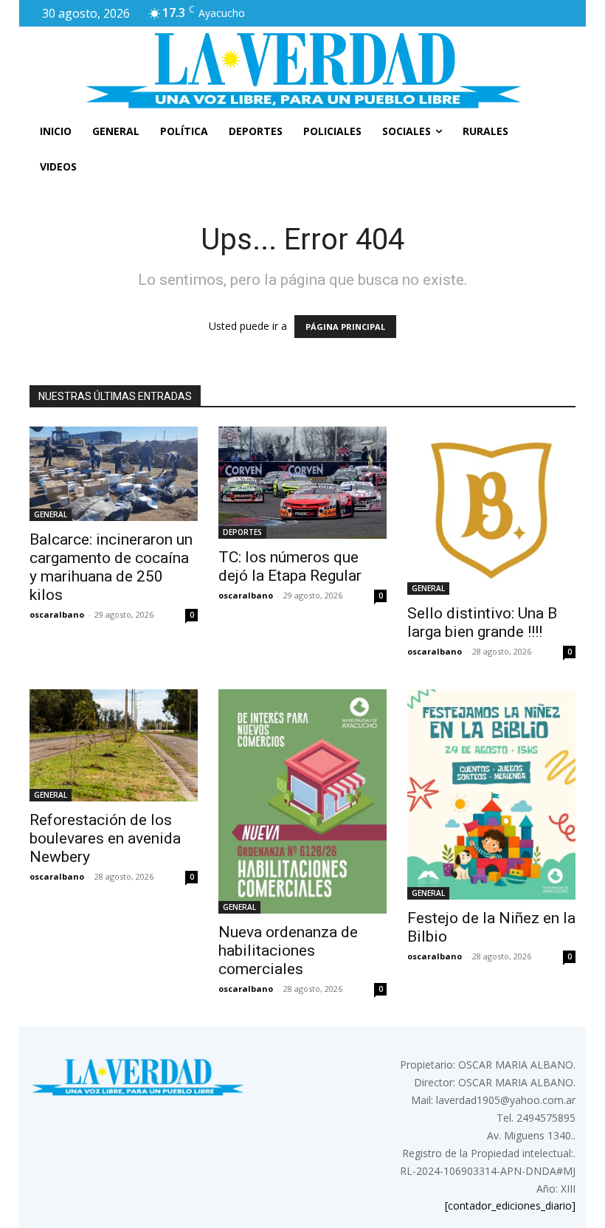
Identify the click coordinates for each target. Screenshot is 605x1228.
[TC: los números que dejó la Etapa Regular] (302, 483)
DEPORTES (242, 532)
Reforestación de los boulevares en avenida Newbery (105, 838)
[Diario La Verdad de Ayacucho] (302, 70)
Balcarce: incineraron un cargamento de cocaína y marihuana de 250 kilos (111, 567)
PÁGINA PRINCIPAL (345, 326)
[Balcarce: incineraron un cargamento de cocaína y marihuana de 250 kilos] (114, 474)
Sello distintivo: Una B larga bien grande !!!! (482, 622)
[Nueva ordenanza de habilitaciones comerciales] (302, 801)
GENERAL (50, 514)
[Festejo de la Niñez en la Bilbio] (491, 794)
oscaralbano (57, 614)
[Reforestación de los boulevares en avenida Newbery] (114, 745)
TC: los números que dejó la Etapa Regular (290, 566)
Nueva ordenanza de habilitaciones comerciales (288, 950)
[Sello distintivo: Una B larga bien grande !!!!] (491, 511)
